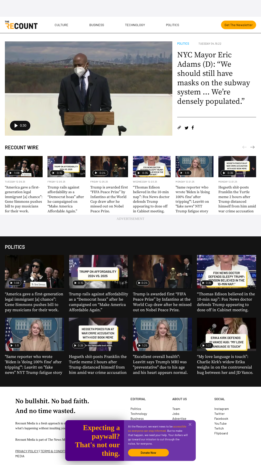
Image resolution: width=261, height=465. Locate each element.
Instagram (221, 409)
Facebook (221, 418)
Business (96, 25)
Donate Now (148, 452)
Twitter (219, 413)
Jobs (175, 413)
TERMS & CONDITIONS (56, 451)
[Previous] (252, 148)
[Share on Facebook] (193, 128)
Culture (61, 25)
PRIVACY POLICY (27, 451)
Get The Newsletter (239, 25)
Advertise (179, 418)
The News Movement (62, 439)
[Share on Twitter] (186, 128)
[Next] (244, 148)
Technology (135, 25)
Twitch (219, 428)
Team (176, 409)
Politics (172, 25)
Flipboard (221, 433)
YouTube (220, 423)
